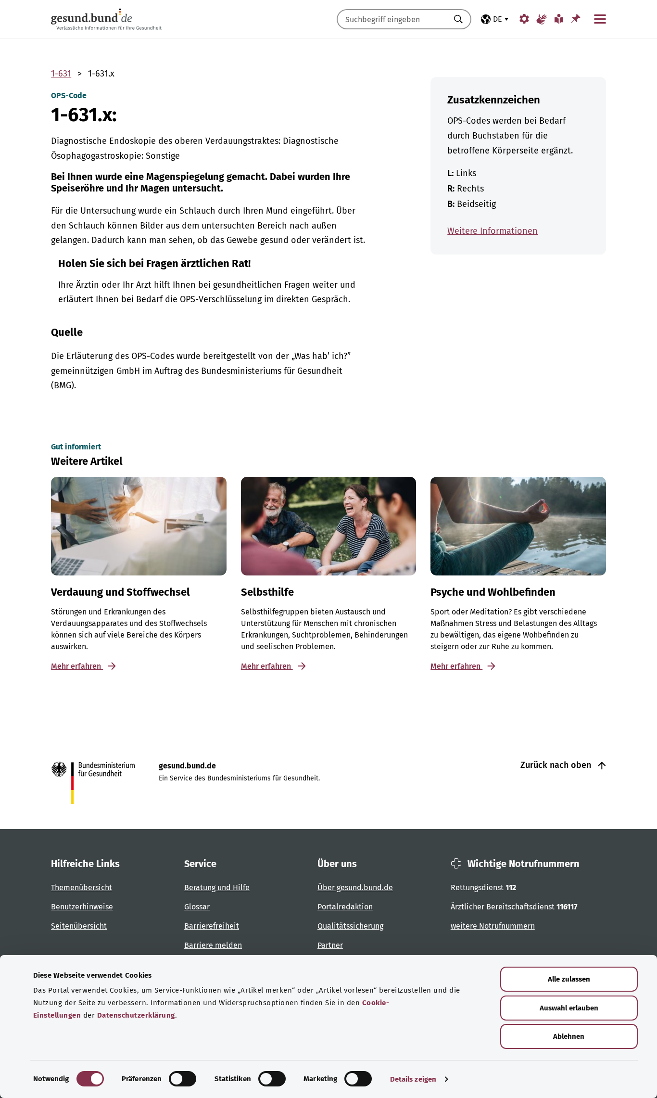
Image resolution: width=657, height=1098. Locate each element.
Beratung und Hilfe (217, 887)
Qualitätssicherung (350, 926)
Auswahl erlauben (569, 1008)
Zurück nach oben (557, 765)
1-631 (61, 73)
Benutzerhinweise (82, 906)
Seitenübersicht (79, 926)
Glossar (197, 906)
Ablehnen (568, 1036)
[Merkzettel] (576, 18)
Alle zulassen (569, 979)
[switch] (182, 1078)
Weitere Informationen (492, 231)
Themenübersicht (81, 887)
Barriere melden (213, 945)
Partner (330, 945)
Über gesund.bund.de (355, 887)
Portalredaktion (345, 906)
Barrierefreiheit (211, 926)
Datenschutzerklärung (136, 1015)
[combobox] (392, 19)
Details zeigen (413, 1079)
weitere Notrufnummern (493, 926)
